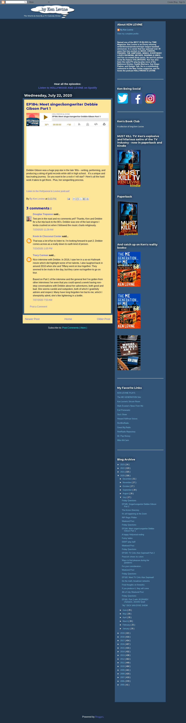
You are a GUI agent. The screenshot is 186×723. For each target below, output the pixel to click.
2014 (122, 652)
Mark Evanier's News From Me (130, 406)
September (127, 490)
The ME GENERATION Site (129, 397)
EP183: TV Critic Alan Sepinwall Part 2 (138, 553)
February (127, 625)
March (125, 621)
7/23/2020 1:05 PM (42, 248)
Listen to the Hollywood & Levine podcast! (47, 191)
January (126, 629)
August (126, 493)
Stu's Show (122, 414)
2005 (122, 685)
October (126, 486)
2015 (122, 648)
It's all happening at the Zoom (134, 514)
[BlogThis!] (77, 199)
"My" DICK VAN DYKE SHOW (135, 605)
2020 (122, 476)
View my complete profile (127, 34)
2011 (122, 663)
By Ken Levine (126, 30)
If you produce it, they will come (135, 588)
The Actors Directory (130, 510)
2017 (122, 640)
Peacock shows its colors (133, 557)
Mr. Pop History (123, 436)
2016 (122, 644)
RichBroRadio (123, 423)
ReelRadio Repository (126, 432)
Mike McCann (123, 440)
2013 (122, 655)
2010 (122, 666)
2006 (122, 681)
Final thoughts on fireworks (133, 585)
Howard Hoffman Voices (127, 419)
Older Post (103, 319)
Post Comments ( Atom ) (74, 327)
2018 (122, 637)
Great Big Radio (124, 427)
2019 (122, 633)
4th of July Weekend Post (133, 592)
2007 (122, 677)
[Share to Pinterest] (87, 199)
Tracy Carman (41, 255)
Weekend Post (128, 521)
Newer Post (32, 319)
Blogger (99, 717)
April (125, 617)
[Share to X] (80, 199)
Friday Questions (129, 500)
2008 (122, 674)
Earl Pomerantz (123, 410)
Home (68, 319)
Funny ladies (127, 538)
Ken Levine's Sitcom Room (128, 401)
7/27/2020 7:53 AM (42, 300)
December (127, 479)
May (125, 614)
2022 (122, 468)
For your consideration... (132, 566)
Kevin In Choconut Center (47, 236)
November (127, 482)
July (125, 497)
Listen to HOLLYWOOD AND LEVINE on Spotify (67, 87)
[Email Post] (68, 199)
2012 (122, 659)
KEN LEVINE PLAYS (126, 393)
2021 (122, 472)
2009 (122, 670)
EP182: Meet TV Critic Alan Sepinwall (138, 577)
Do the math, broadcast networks (136, 581)
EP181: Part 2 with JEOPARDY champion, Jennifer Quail (135, 600)
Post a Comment (38, 306)
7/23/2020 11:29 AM (43, 229)
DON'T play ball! (129, 542)
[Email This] (74, 199)
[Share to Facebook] (84, 199)
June (125, 610)
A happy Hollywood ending (133, 534)
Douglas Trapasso (43, 214)
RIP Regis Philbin (129, 517)
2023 (122, 464)
